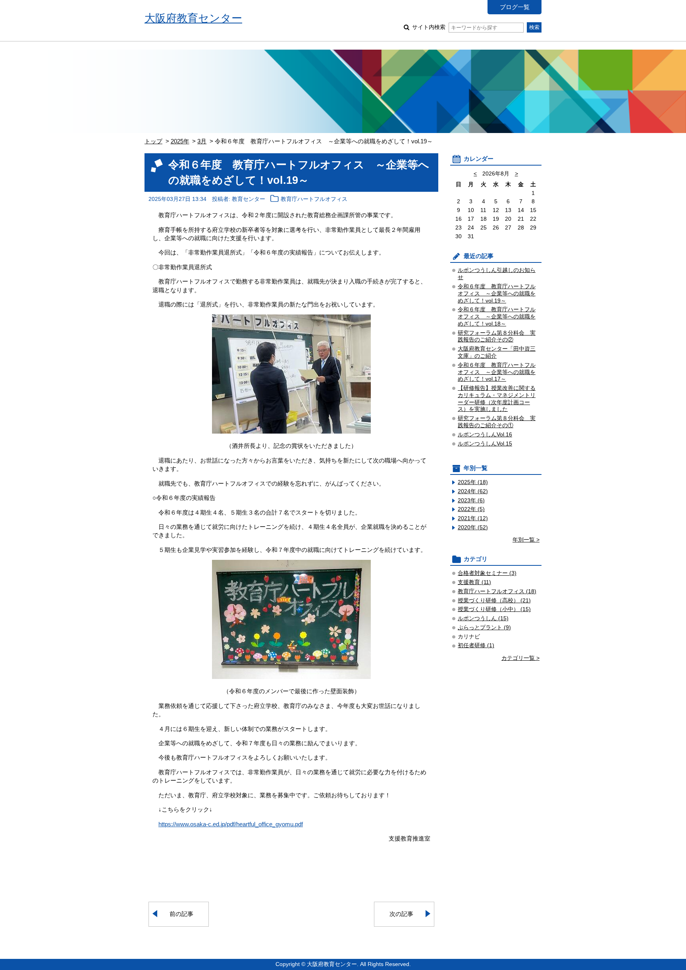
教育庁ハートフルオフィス (314, 199)
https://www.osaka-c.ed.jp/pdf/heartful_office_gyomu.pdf (230, 824)
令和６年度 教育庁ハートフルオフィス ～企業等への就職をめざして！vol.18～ (497, 317)
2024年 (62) (473, 491)
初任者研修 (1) (476, 645)
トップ (153, 141)
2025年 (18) (473, 482)
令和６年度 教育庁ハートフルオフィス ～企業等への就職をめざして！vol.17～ (497, 372)
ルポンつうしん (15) (483, 618)
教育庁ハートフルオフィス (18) (497, 591)
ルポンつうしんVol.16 (485, 435)
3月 (201, 141)
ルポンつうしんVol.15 (485, 444)
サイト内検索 (428, 27)
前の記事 (181, 913)
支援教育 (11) (474, 582)
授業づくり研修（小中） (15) (494, 609)
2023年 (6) (471, 500)
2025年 (180, 141)
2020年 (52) (473, 527)
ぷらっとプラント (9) (484, 628)
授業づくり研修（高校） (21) (494, 601)
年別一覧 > (526, 540)
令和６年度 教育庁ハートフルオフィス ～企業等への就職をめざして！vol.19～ (497, 293)
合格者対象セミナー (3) (487, 573)
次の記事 (401, 913)
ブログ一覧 (515, 7)
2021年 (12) (473, 518)
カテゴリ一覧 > (520, 658)
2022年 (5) (471, 509)
